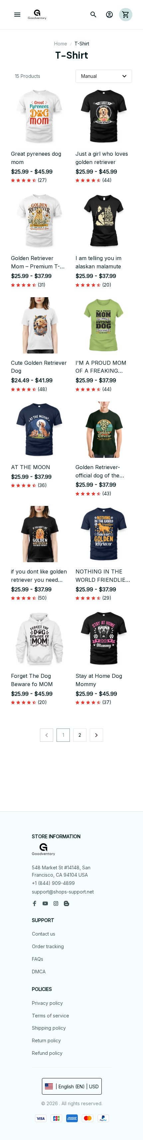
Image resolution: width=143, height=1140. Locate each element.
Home (60, 43)
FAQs (37, 959)
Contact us (43, 934)
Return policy (46, 1040)
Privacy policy (47, 1003)
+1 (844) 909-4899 (53, 883)
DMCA (39, 971)
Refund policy (47, 1053)
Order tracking (48, 946)
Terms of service (50, 1015)
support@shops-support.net (63, 892)
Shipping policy (49, 1028)
